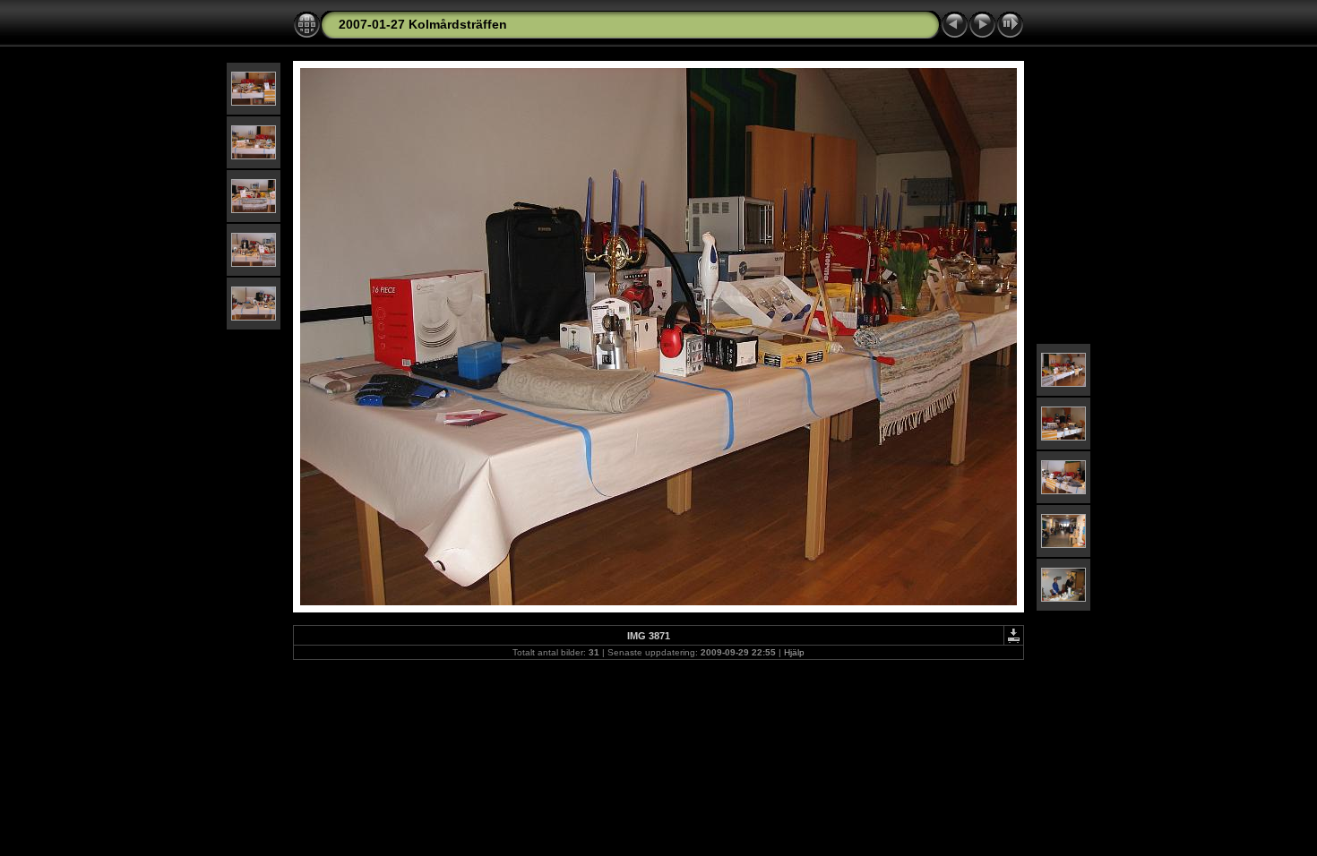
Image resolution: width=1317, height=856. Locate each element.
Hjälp (794, 652)
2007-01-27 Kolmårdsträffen (423, 24)
